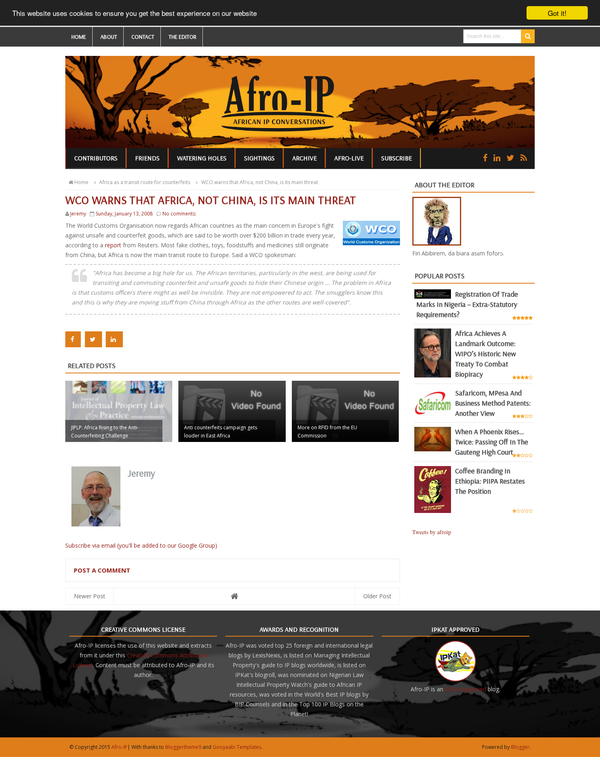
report (114, 245)
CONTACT (142, 36)
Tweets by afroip (431, 532)
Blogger (520, 747)
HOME (78, 36)
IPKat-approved (465, 689)
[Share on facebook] (73, 339)
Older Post (377, 596)
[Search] (528, 36)
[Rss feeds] (523, 158)
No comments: (179, 213)
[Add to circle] (497, 158)
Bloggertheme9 (183, 747)
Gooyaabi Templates (237, 747)
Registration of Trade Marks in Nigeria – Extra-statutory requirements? (467, 304)
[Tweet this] (93, 339)
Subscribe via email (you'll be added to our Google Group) (141, 545)
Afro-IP (119, 747)
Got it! (557, 13)
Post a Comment (102, 570)
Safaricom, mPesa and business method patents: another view (493, 403)
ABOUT (108, 36)
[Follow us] (510, 158)
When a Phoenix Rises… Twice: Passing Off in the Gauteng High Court (491, 442)
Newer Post (89, 596)
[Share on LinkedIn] (114, 339)
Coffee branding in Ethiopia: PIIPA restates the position (490, 481)
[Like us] (485, 158)
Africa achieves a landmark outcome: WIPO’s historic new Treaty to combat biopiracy (485, 354)
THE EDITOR (182, 36)
